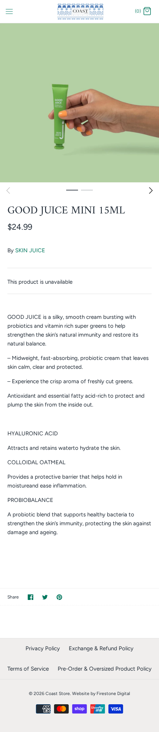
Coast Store (57, 693)
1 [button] (72, 190)
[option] (79, 102)
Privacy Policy (43, 648)
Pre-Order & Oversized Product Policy (105, 668)
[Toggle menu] (9, 11)
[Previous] (8, 190)
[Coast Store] (80, 11)
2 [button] (87, 190)
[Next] (151, 190)
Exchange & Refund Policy (101, 648)
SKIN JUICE (30, 250)
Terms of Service (28, 668)
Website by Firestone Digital (101, 693)
